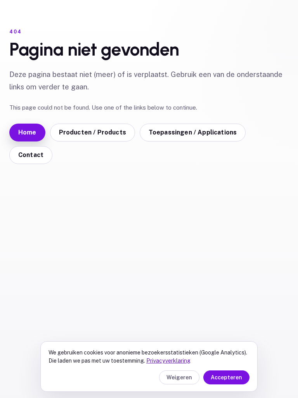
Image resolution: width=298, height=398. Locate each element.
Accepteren (226, 377)
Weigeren (179, 377)
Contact (30, 155)
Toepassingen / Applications (193, 132)
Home (27, 132)
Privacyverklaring (168, 361)
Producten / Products (92, 132)
